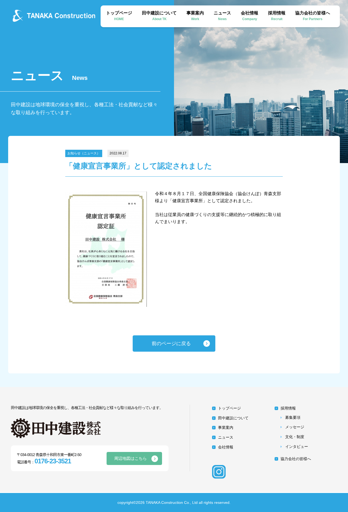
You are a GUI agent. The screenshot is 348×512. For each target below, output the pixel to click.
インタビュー (296, 446)
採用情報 (276, 16)
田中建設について (159, 16)
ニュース (222, 16)
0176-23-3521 (53, 461)
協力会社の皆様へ (312, 16)
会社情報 (249, 16)
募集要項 (292, 417)
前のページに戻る (171, 343)
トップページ (119, 16)
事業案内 (195, 16)
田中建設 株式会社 (59, 16)
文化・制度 (294, 437)
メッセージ (294, 427)
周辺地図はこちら (130, 458)
